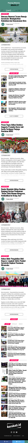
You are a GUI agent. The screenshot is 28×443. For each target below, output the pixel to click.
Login (23, 435)
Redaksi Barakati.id (16, 435)
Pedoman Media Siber (8, 435)
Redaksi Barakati (9, 24)
